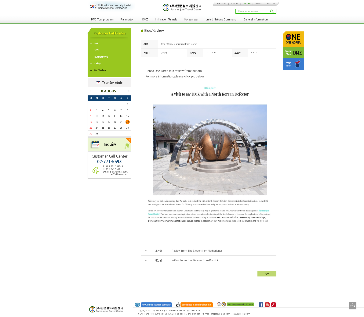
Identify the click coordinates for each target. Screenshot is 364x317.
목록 (267, 273)
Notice (97, 43)
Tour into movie (101, 56)
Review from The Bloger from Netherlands (197, 250)
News (96, 49)
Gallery (97, 63)
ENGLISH (246, 4)
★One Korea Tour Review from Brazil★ (195, 260)
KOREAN (234, 4)
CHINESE (259, 4)
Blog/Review (100, 70)
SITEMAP (271, 4)
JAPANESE (221, 4)
